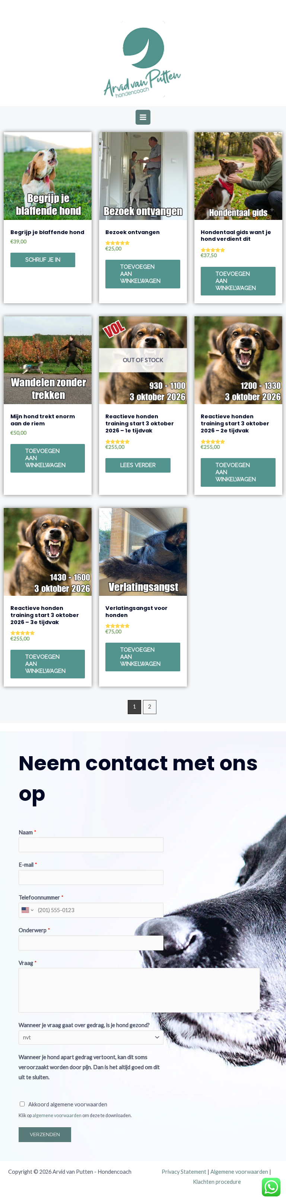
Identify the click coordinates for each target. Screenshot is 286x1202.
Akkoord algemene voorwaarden (67, 1104)
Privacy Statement (184, 1172)
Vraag (28, 963)
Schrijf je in (42, 259)
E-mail (28, 864)
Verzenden (45, 1134)
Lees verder (138, 465)
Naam (27, 832)
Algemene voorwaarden (239, 1172)
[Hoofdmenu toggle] (143, 117)
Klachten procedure (217, 1182)
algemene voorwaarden (57, 1115)
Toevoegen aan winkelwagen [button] (140, 273)
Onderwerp (34, 930)
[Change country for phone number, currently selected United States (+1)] (27, 910)
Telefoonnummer (41, 897)
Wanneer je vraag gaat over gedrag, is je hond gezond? (84, 1025)
